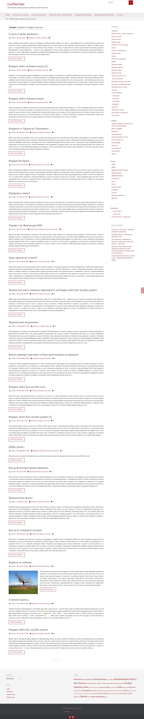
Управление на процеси (113, 693)
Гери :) (113, 181)
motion (97, 687)
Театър (105, 693)
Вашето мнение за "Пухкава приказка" (123, 33)
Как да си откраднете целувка (25, 530)
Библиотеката (115, 178)
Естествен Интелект (117, 140)
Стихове (99, 693)
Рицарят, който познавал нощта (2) (28, 66)
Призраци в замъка (19, 193)
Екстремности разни (102, 690)
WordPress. (77, 711)
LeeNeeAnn (15, 4)
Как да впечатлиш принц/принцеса (28, 467)
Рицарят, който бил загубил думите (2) (30, 416)
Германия (93, 690)
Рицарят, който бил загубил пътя (27, 386)
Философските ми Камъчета (120, 112)
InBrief (113, 167)
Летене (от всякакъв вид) (119, 50)
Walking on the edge (117, 175)
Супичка (114, 192)
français (118, 679)
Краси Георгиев (132, 690)
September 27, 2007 (24, 450)
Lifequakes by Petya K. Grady (120, 170)
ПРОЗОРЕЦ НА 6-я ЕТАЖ (119, 87)
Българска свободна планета (120, 137)
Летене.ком (115, 145)
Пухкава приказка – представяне (121, 217)
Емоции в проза (34, 229)
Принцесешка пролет (21, 497)
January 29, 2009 (23, 261)
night (107, 687)
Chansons (77, 679)
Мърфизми (115, 104)
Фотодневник (115, 115)
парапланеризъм (98, 696)
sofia (120, 687)
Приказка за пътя (116, 73)
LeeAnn (13, 38)
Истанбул (115, 690)
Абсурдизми (115, 96)
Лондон (75, 693)
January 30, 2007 (23, 603)
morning (93, 687)
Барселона (131, 687)
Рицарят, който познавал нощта (26, 98)
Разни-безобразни (117, 92)
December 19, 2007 (24, 358)
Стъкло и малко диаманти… (24, 34)
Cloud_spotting (100, 679)
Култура (114, 47)
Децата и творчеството (119, 231)
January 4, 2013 (23, 164)
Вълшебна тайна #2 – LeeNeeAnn (121, 234)
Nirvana (72, 711)
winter (126, 687)
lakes (122, 683)
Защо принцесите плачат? (23, 257)
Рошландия (115, 190)
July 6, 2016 (22, 38)
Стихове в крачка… (19, 599)
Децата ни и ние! (116, 36)
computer (108, 679)
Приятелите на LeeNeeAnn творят (121, 84)
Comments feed (11, 694)
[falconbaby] (142, 291)
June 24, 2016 (22, 102)
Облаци (114, 56)
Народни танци (116, 53)
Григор (114, 184)
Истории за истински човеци (120, 45)
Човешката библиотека (118, 195)
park (112, 687)
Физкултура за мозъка (118, 110)
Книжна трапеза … (117, 187)
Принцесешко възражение (23, 322)
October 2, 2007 (23, 420)
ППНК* (114, 61)
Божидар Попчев (78, 690)
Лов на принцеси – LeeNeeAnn (120, 239)
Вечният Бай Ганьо (117, 78)
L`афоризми (36, 450)
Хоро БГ (114, 154)
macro (90, 687)
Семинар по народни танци (89, 693)
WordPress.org (10, 697)
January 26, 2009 (23, 294)
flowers (112, 679)
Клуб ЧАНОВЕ (116, 142)
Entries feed (10, 691)
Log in (8, 689)
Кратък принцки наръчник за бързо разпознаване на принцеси (43, 354)
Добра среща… (17, 446)
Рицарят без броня (19, 160)
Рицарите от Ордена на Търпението (28, 128)
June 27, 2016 (22, 70)
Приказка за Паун (117, 70)
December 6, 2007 (24, 390)
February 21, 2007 (24, 534)
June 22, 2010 (22, 229)
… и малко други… (117, 211)
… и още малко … (116, 214)
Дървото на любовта (20, 562)
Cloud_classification (87, 679)
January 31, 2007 (23, 566)
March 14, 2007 (23, 501)
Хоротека (77, 697)
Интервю (110, 690)
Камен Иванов (120, 690)
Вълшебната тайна (117, 236)
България (86, 690)
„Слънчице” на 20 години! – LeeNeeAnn (123, 229)
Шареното (114, 198)
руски (106, 696)
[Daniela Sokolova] (142, 289)
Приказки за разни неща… (119, 76)
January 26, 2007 (23, 633)
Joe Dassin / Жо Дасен (114, 683)
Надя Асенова (80, 693)
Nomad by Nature (116, 173)
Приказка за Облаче (117, 67)
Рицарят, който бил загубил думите (28, 629)
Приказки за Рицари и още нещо (38, 38)
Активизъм (115, 98)
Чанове (83, 696)
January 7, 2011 (23, 197)
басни (88, 697)
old (110, 687)
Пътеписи (114, 90)
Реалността (115, 107)
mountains (102, 687)
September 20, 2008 (24, 326)
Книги (126, 691)
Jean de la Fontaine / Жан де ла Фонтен (96, 683)
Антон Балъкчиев (117, 134)
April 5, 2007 (22, 471)
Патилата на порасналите (119, 59)
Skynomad (114, 131)
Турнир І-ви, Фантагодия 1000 (25, 225)
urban (123, 687)
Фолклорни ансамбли (125, 693)
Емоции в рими (116, 42)
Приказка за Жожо (117, 64)
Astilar (113, 164)
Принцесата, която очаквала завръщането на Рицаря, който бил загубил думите (53, 290)
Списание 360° (116, 151)
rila (117, 687)
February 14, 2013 (23, 132)
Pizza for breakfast (117, 128)
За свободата (116, 101)
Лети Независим (116, 148)
